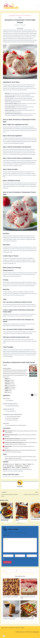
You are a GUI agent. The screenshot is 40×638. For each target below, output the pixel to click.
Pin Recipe (33, 373)
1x (32, 395)
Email (16, 555)
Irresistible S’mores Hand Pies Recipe (31, 493)
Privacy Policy (11, 627)
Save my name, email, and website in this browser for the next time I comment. (19, 558)
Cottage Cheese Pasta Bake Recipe (27, 618)
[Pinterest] (20, 1)
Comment (6, 539)
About (3, 627)
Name (5, 555)
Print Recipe (33, 375)
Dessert (20, 17)
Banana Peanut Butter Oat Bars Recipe (10, 596)
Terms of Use (17, 627)
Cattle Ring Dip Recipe (35, 519)
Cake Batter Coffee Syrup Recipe (9, 618)
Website (28, 555)
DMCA (6, 627)
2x (34, 395)
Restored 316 (36, 631)
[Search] (16, 571)
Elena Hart (20, 486)
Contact (22, 627)
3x (36, 395)
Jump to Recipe (20, 28)
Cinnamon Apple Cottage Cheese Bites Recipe (9, 494)
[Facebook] (18, 1)
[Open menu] (38, 6)
